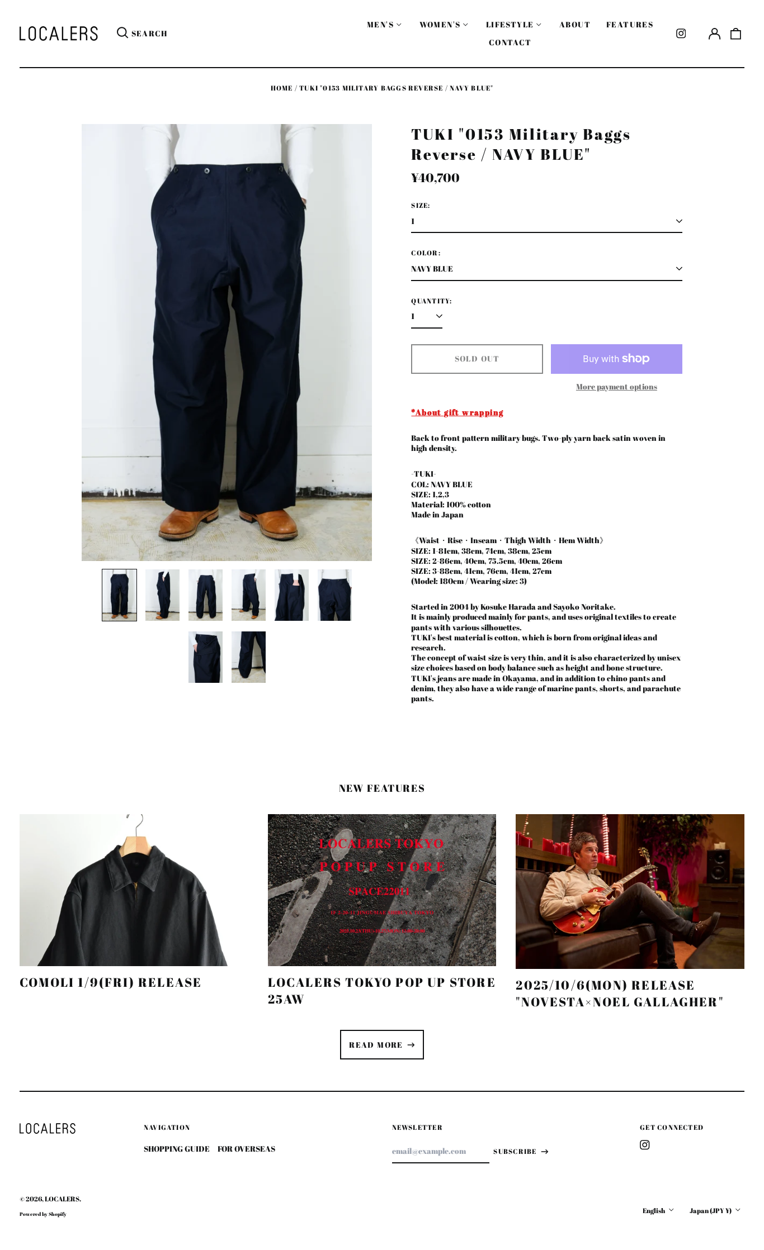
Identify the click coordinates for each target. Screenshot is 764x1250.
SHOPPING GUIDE (177, 1148)
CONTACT (510, 42)
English (654, 1210)
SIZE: (420, 205)
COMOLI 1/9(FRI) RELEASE (111, 982)
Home (282, 88)
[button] (736, 33)
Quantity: (431, 301)
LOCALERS (62, 1199)
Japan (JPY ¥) (711, 1210)
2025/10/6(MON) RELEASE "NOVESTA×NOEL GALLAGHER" (620, 993)
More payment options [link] (616, 387)
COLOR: (425, 253)
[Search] (122, 33)
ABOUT (575, 24)
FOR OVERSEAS (246, 1148)
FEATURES (629, 24)
